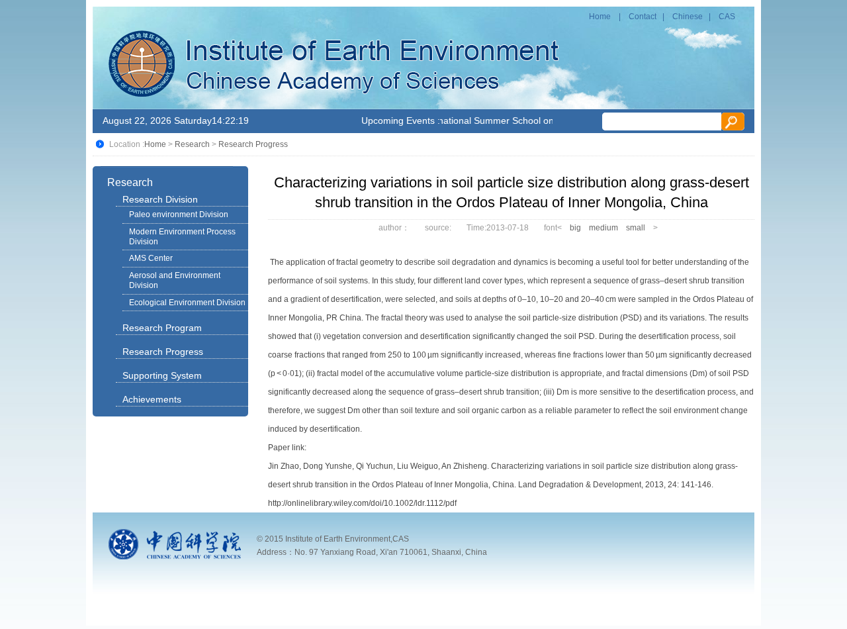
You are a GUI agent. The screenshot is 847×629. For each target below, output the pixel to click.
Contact (642, 16)
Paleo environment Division (178, 214)
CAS (727, 16)
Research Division (160, 199)
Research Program (162, 327)
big (575, 227)
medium (603, 227)
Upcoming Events (398, 120)
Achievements (151, 399)
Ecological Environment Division (187, 302)
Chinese (687, 16)
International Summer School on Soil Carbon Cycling (525, 120)
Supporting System (162, 375)
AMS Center (151, 258)
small (635, 227)
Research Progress (253, 144)
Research (192, 144)
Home (600, 16)
